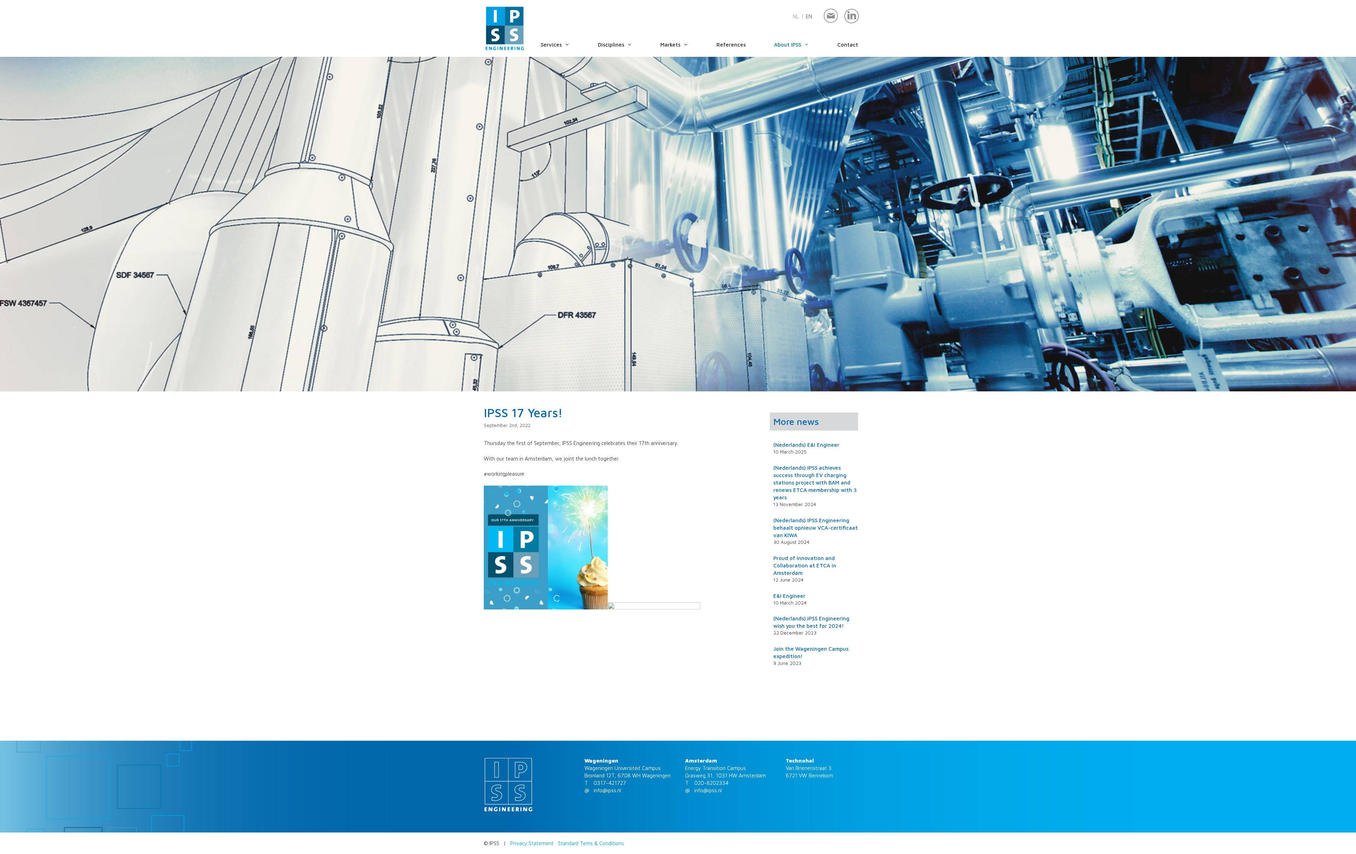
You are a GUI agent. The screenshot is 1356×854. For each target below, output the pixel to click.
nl (796, 16)
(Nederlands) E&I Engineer (806, 445)
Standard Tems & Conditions (591, 843)
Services (551, 45)
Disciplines (611, 45)
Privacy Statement (532, 843)
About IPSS (787, 45)
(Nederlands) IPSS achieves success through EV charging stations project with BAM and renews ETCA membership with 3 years (815, 482)
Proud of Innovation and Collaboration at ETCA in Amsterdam (804, 565)
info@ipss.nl (607, 790)
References (731, 45)
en (809, 16)
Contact (847, 45)
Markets (670, 45)
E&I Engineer (789, 596)
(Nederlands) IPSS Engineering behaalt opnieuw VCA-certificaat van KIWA (815, 527)
